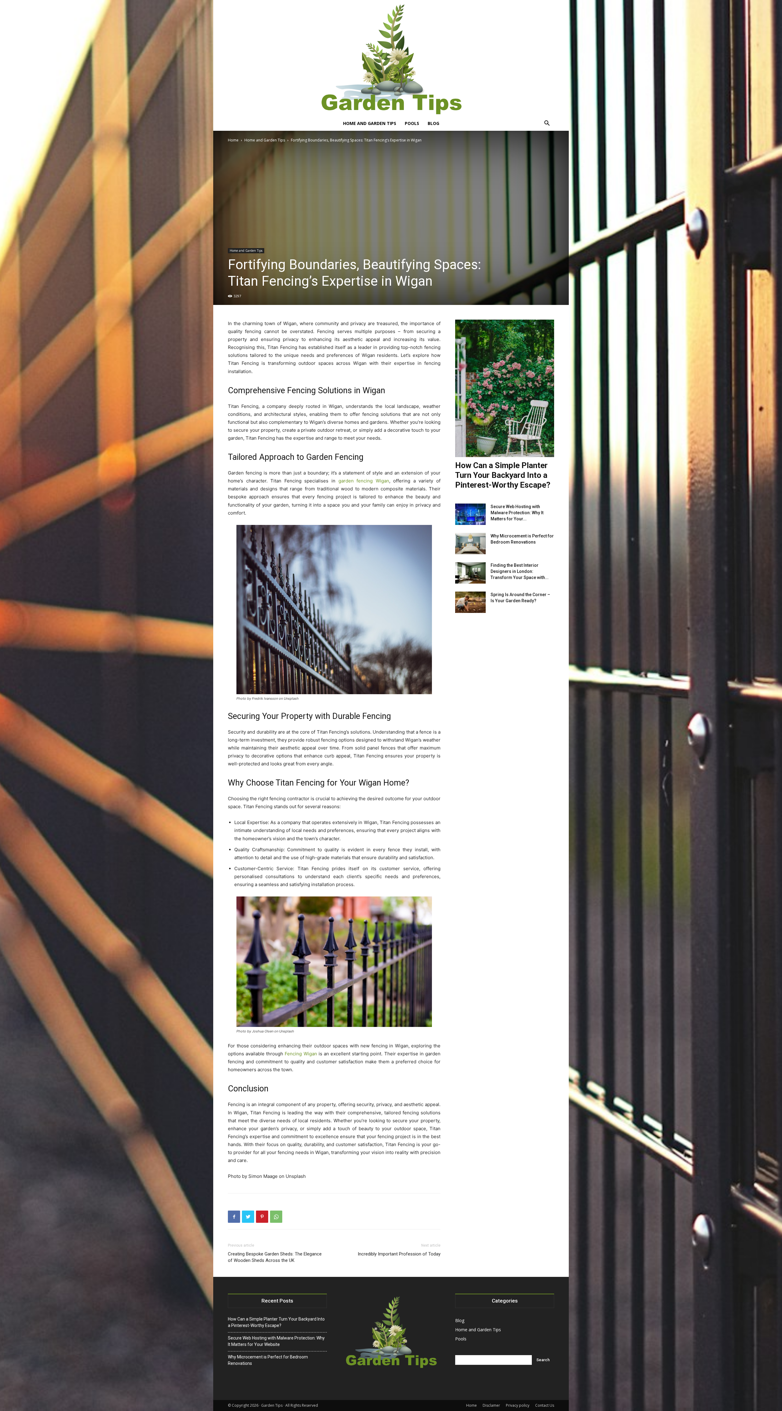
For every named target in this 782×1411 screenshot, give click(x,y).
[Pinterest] (262, 1217)
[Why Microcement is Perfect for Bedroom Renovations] (470, 543)
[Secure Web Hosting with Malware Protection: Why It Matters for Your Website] (470, 514)
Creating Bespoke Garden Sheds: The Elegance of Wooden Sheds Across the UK (275, 1257)
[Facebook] (234, 1217)
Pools (412, 123)
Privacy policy (517, 1405)
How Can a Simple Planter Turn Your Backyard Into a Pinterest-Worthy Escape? (502, 475)
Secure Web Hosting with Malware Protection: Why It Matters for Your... (517, 512)
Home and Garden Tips (369, 123)
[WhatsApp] (276, 1217)
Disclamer (491, 1405)
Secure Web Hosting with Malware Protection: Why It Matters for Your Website (276, 1341)
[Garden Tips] (391, 58)
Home (233, 140)
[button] (546, 124)
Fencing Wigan (301, 1054)
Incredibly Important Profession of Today (399, 1254)
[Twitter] (248, 1217)
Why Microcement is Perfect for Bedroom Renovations (268, 1360)
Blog (433, 123)
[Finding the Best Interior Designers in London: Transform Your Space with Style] (470, 573)
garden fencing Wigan (363, 481)
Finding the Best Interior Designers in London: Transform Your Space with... (520, 571)
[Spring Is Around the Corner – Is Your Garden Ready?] (470, 602)
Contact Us (544, 1405)
